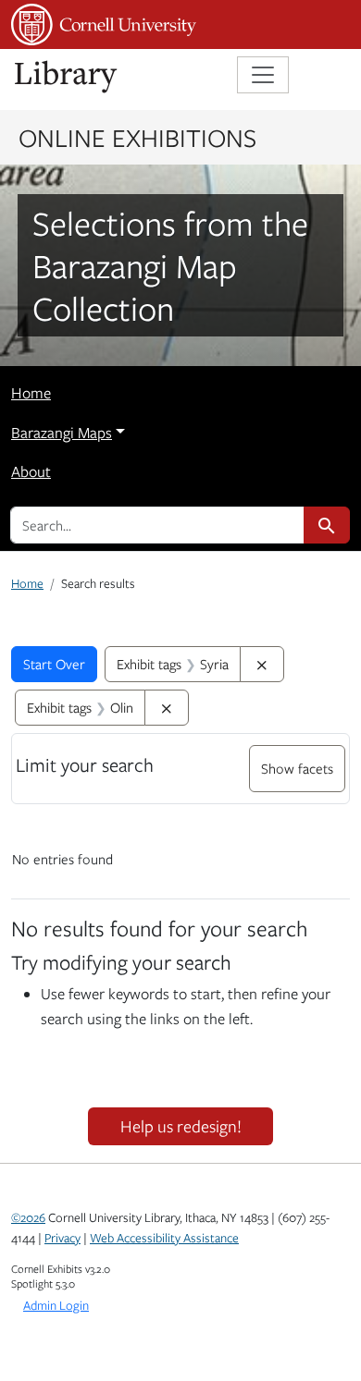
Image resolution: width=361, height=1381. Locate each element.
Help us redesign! (181, 1126)
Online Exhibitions (137, 136)
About (31, 471)
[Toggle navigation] (263, 74)
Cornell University (103, 24)
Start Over (54, 663)
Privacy (62, 1237)
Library (66, 77)
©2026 (28, 1217)
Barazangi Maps (61, 432)
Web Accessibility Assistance (164, 1237)
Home (31, 393)
